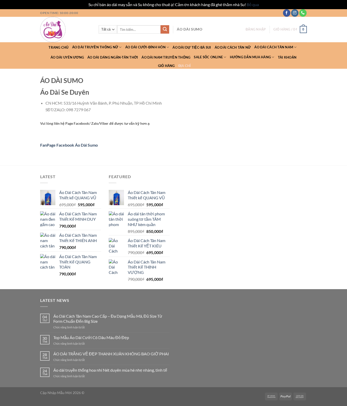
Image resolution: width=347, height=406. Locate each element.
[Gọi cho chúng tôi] (303, 13)
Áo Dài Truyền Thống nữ (95, 47)
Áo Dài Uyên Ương (67, 57)
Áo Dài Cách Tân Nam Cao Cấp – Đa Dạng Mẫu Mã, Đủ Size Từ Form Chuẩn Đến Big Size (107, 318)
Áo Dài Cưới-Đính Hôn (145, 47)
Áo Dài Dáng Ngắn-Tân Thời (112, 57)
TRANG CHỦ (58, 47)
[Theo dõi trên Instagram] (294, 13)
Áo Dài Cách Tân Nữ (233, 47)
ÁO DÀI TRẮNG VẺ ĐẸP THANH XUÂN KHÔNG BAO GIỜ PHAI (111, 353)
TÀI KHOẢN (287, 57)
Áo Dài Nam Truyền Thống (165, 57)
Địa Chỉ (184, 66)
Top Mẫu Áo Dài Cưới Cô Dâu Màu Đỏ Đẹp (91, 337)
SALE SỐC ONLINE (208, 57)
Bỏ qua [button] (253, 4)
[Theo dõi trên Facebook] (286, 13)
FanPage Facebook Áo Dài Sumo (69, 145)
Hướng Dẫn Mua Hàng (250, 57)
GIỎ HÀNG (166, 66)
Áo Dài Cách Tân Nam (273, 47)
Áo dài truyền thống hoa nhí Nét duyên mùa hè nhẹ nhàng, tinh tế (110, 370)
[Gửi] (165, 29)
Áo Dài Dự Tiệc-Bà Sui (191, 47)
